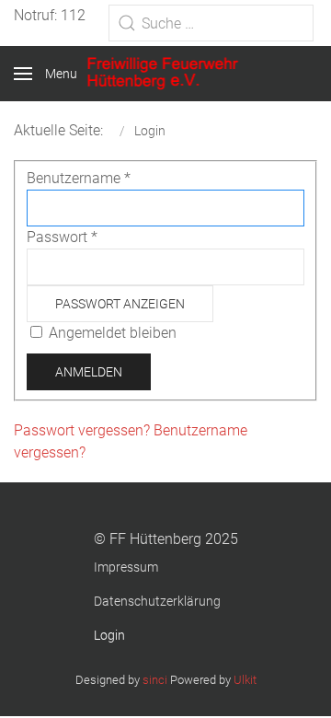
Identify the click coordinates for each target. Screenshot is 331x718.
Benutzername (79, 178)
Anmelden (88, 372)
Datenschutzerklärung (157, 601)
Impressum (126, 567)
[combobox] (211, 23)
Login (109, 635)
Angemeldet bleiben (113, 333)
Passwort (62, 237)
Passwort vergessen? (84, 430)
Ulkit (245, 680)
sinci (155, 680)
